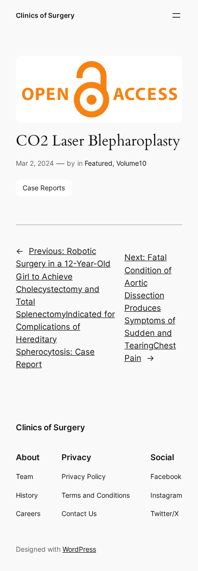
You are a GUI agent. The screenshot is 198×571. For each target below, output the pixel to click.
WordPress (79, 549)
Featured (98, 163)
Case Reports (44, 188)
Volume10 (131, 163)
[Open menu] (176, 15)
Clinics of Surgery (45, 15)
